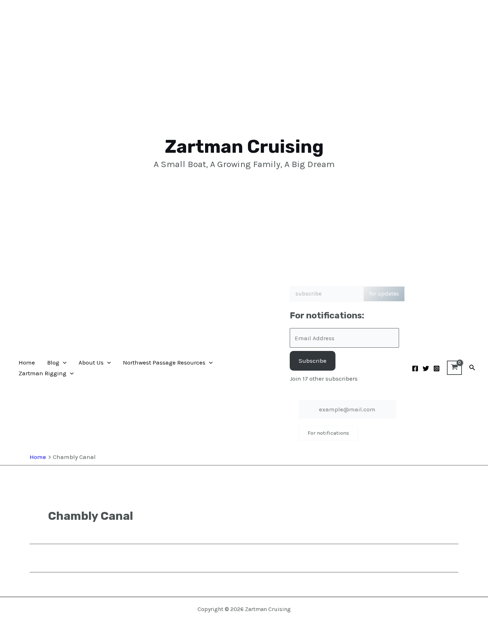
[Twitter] (426, 368)
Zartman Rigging (42, 373)
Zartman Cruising (244, 146)
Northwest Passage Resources (164, 362)
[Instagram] (436, 368)
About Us (91, 362)
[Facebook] (415, 368)
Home (27, 362)
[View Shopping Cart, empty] (454, 368)
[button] (62, 362)
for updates (384, 293)
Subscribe (313, 360)
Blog (53, 362)
